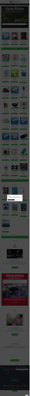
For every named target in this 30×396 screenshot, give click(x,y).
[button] (21, 195)
